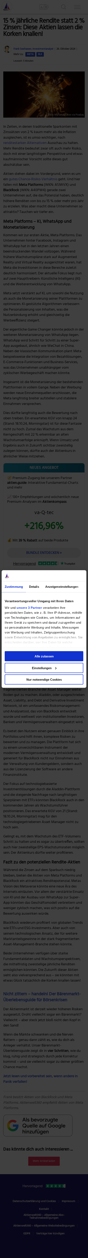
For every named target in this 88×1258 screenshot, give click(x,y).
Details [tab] (34, 586)
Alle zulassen (44, 656)
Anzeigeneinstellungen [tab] (61, 586)
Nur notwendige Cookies (44, 679)
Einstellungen (42, 668)
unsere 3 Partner (29, 607)
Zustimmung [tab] (14, 586)
